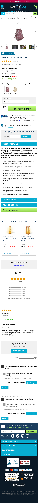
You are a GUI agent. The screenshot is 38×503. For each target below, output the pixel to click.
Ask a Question (19, 351)
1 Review (15, 61)
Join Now (31, 431)
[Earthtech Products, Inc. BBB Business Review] (10, 462)
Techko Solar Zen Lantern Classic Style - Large (9, 238)
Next (35, 31)
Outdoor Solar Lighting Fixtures (14, 17)
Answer (4, 387)
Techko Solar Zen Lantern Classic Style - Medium (28, 238)
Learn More (10, 127)
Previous (3, 221)
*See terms (21, 120)
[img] (6, 61)
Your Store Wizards (21, 493)
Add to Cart (24, 108)
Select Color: (7, 99)
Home (2, 17)
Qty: (4, 107)
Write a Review (19, 265)
